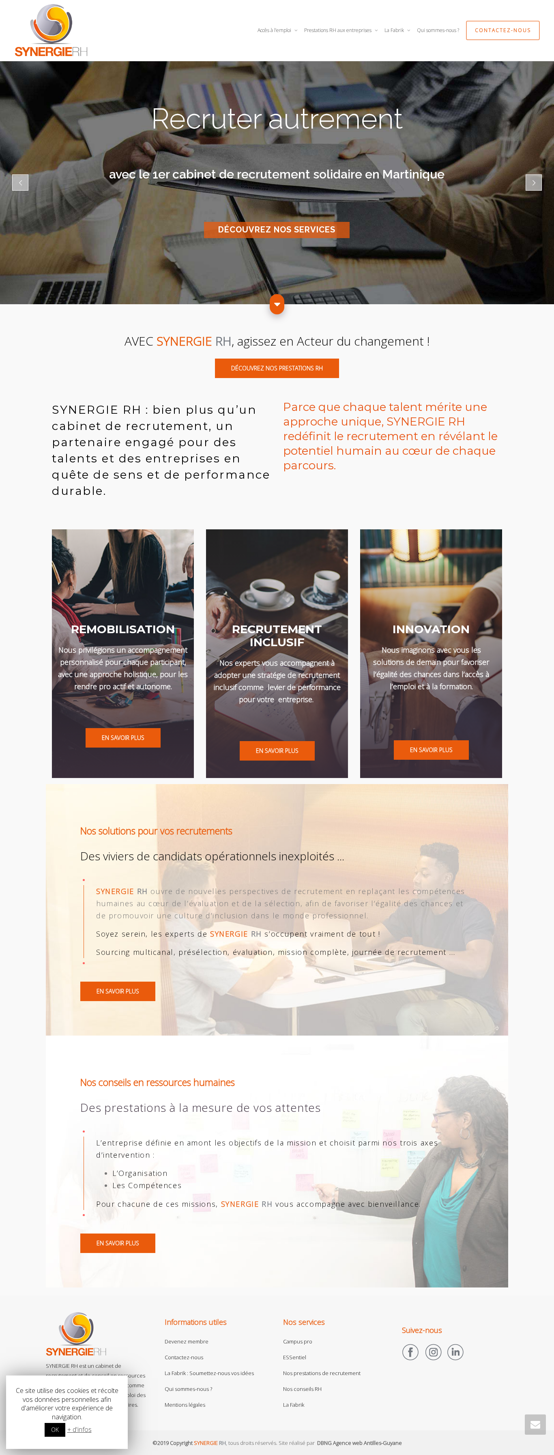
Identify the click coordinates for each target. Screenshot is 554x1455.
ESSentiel (294, 1357)
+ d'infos (79, 1429)
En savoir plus (123, 737)
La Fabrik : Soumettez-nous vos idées (209, 1373)
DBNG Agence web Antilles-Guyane (359, 1442)
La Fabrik (394, 30)
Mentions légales (185, 1404)
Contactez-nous (503, 30)
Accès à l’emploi (275, 30)
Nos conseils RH (302, 1389)
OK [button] (55, 1430)
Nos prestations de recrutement (322, 1373)
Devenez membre (186, 1341)
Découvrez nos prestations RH (277, 368)
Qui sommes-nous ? (438, 30)
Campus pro (297, 1341)
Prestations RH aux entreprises (338, 30)
